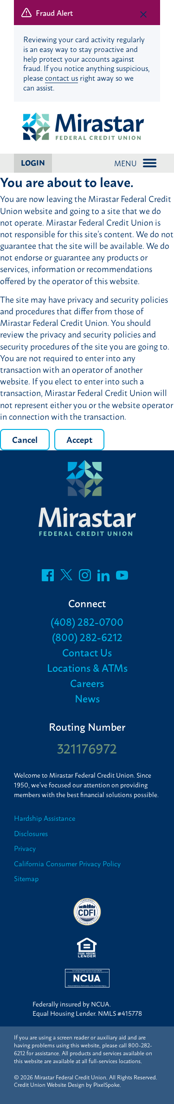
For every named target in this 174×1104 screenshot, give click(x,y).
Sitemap (26, 878)
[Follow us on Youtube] (122, 577)
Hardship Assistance (44, 818)
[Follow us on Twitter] (66, 577)
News (87, 698)
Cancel (25, 439)
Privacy (25, 848)
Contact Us (87, 652)
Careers (87, 682)
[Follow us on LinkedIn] (103, 577)
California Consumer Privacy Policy (67, 863)
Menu (125, 163)
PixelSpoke (106, 1084)
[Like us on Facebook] (48, 577)
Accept (79, 439)
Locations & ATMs (87, 667)
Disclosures (31, 833)
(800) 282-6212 (87, 636)
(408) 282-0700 (87, 621)
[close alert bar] (143, 14)
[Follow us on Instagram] (85, 577)
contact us (61, 77)
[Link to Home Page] (87, 128)
